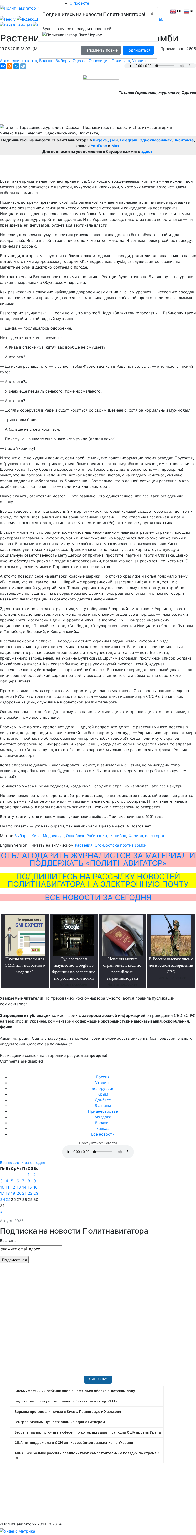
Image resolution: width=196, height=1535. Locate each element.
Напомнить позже (101, 50)
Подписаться (138, 50)
